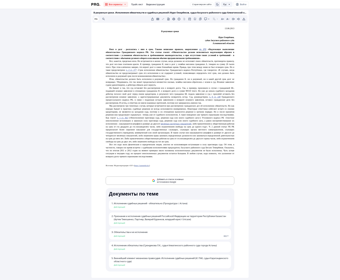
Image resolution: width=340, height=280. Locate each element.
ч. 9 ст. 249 (215, 97)
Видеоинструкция (155, 4)
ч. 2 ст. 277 (131, 70)
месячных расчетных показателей (176, 124)
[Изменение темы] (217, 4)
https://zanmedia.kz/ (142, 166)
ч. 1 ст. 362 (122, 118)
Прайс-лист (137, 4)
